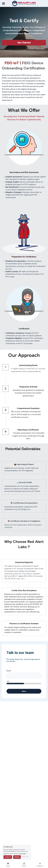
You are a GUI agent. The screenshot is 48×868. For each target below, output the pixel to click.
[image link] (24, 3)
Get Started (24, 43)
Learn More (22, 853)
